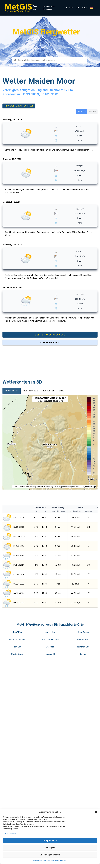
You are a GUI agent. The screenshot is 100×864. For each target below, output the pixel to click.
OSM (77, 487)
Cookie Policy (37, 861)
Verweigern (50, 848)
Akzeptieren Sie (50, 840)
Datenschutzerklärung (51, 861)
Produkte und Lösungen (49, 7)
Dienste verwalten (10, 833)
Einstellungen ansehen (50, 855)
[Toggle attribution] (94, 486)
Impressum (64, 861)
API (77, 8)
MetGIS (57, 487)
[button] (96, 812)
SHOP (84, 8)
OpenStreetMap (30, 487)
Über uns (35, 7)
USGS (82, 487)
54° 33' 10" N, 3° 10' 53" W (39, 94)
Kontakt (69, 8)
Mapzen (72, 487)
